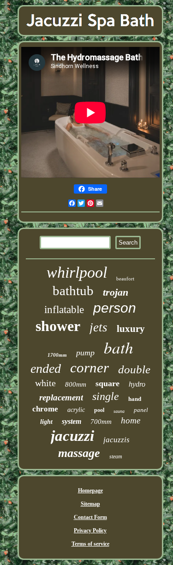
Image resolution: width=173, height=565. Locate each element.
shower (58, 326)
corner (89, 368)
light (46, 421)
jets (98, 327)
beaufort (125, 278)
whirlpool (77, 272)
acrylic (76, 409)
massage (79, 453)
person (114, 307)
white (45, 383)
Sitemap (90, 504)
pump (85, 352)
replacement (61, 397)
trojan (115, 292)
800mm (75, 384)
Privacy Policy (90, 530)
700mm (101, 421)
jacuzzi (72, 436)
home (130, 420)
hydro (137, 384)
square (107, 383)
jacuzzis (116, 439)
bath (118, 347)
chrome (45, 409)
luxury (131, 328)
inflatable (64, 309)
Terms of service (90, 544)
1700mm (57, 355)
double (134, 369)
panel (141, 409)
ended (45, 368)
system (71, 421)
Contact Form (90, 517)
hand (134, 398)
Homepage (90, 490)
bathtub (73, 290)
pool (99, 410)
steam (115, 456)
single (105, 396)
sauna (119, 411)
